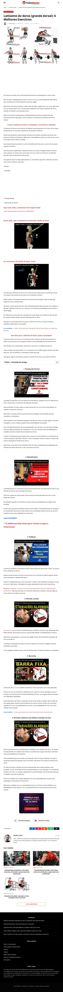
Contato (6, 952)
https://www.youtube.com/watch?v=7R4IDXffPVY (19, 211)
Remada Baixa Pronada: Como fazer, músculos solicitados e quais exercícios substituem (46, 872)
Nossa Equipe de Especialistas (12, 947)
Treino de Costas (8, 11)
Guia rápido (7, 960)
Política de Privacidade (10, 954)
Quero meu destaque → (31, 808)
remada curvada (10, 630)
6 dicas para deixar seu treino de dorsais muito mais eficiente (33, 712)
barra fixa (16, 688)
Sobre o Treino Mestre (10, 944)
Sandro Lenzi (12, 23)
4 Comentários (35, 23)
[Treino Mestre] (31, 2)
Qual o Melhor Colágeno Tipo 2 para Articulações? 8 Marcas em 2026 (22, 931)
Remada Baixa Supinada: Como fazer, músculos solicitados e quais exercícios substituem (17, 872)
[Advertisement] (31, 79)
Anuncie (6, 949)
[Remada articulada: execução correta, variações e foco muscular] (17, 884)
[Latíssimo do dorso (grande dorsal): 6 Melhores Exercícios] (31, 45)
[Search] (58, 2)
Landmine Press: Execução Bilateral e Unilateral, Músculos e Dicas (22, 927)
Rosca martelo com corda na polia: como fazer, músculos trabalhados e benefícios (26, 934)
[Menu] (5, 2)
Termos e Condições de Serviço (12, 957)
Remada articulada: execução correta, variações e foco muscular (16, 897)
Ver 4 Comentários (31, 904)
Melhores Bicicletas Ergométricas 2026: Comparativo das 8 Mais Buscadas (24, 920)
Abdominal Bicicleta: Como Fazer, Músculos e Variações (19, 924)
